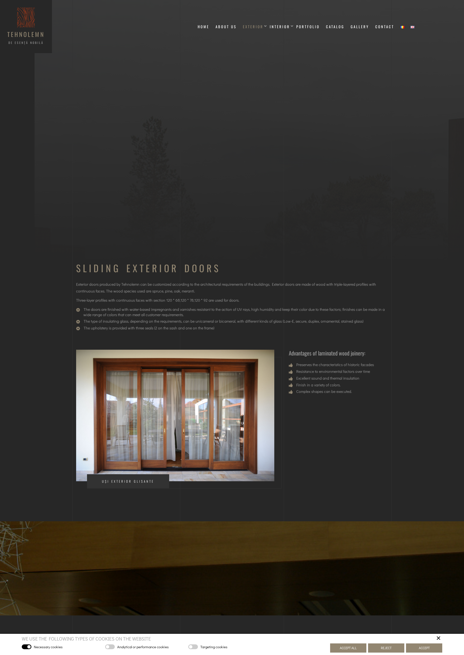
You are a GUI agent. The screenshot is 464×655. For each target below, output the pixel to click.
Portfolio (308, 26)
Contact (384, 26)
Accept (424, 648)
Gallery (360, 26)
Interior (280, 26)
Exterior (253, 26)
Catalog (335, 26)
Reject (386, 648)
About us (226, 26)
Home (203, 26)
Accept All (348, 648)
